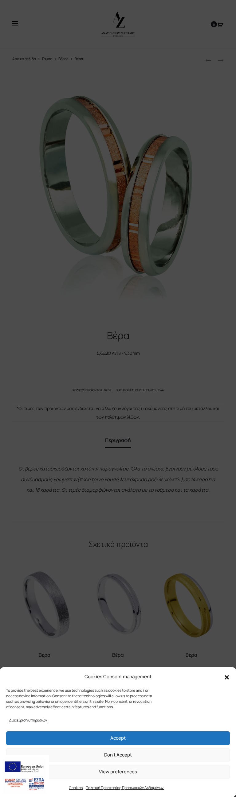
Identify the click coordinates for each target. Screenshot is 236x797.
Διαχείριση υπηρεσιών (28, 720)
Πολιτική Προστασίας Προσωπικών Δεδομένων (125, 787)
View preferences (118, 771)
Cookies (76, 787)
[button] (227, 677)
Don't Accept (118, 755)
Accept (118, 738)
